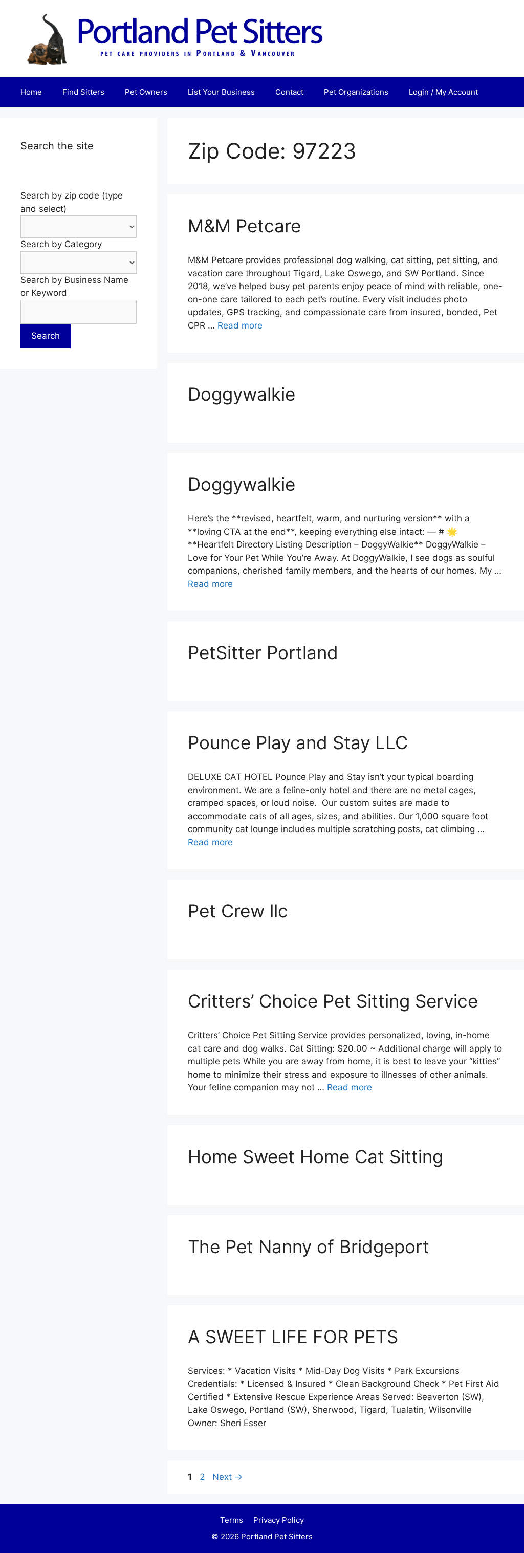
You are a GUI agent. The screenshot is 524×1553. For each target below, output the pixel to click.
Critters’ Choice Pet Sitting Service (333, 1001)
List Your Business (221, 92)
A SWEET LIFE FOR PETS (293, 1336)
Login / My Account (443, 92)
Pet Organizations (356, 92)
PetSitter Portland (263, 652)
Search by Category (61, 244)
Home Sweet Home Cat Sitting (315, 1156)
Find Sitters (83, 92)
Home (31, 92)
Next (227, 1477)
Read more (240, 325)
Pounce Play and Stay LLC (298, 742)
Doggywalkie (241, 394)
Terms (231, 1520)
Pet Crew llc (238, 911)
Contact (289, 92)
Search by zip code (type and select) (71, 202)
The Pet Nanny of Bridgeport (308, 1246)
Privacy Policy (278, 1520)
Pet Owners (146, 92)
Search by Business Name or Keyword (74, 286)
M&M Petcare (244, 225)
